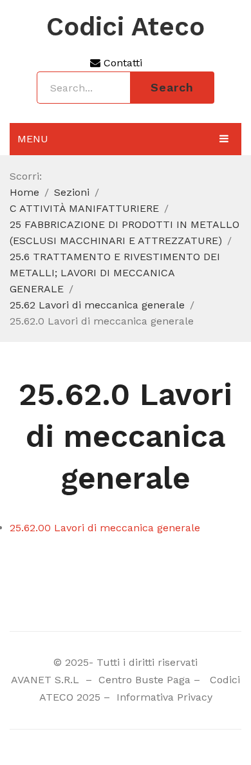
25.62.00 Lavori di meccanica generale (105, 528)
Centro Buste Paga (144, 680)
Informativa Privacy (162, 697)
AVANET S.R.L (46, 680)
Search (172, 87)
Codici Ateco (125, 27)
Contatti (121, 63)
